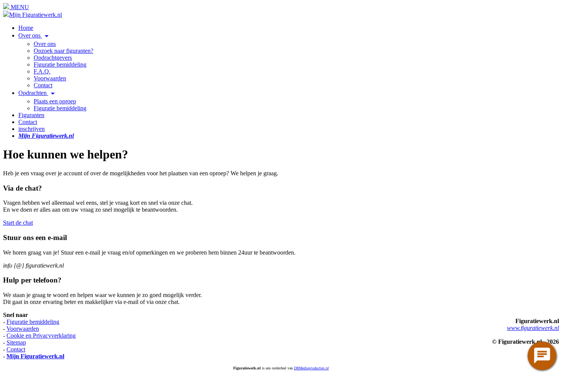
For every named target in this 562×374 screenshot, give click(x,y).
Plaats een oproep (55, 101)
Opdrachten (37, 93)
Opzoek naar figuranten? (63, 50)
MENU (19, 7)
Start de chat (18, 222)
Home (25, 27)
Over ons (34, 35)
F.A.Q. (42, 71)
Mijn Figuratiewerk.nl (35, 14)
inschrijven (31, 129)
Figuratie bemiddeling (60, 64)
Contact (43, 85)
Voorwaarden (50, 78)
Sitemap (16, 342)
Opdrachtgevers (53, 57)
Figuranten (31, 115)
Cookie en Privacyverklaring (41, 335)
